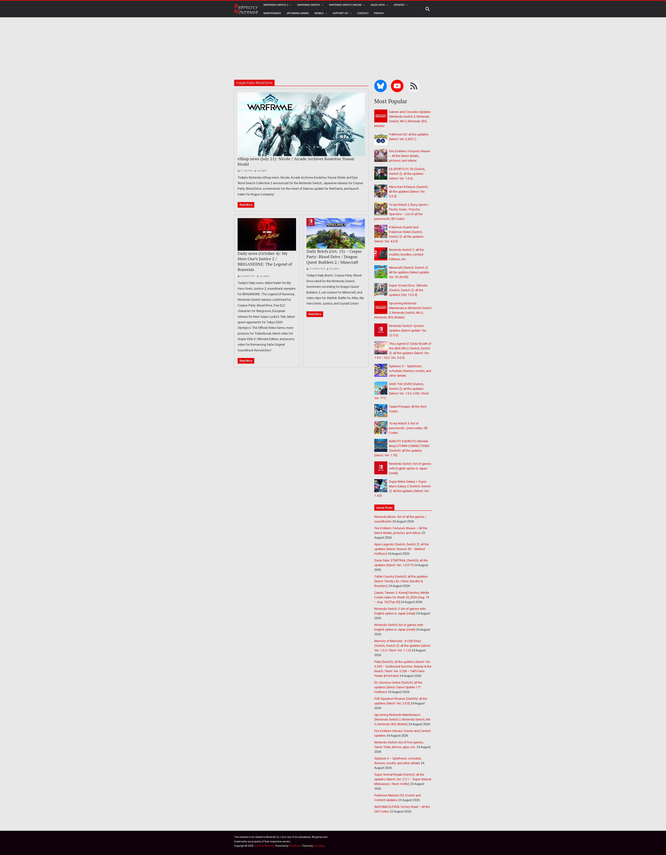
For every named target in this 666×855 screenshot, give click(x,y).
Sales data (378, 4)
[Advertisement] (333, 43)
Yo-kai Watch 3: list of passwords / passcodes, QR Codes (408, 428)
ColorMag (319, 845)
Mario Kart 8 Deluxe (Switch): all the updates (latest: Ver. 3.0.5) (408, 191)
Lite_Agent (262, 170)
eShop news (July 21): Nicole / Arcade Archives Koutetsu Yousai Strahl (296, 161)
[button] (290, 4)
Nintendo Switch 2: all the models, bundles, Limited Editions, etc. (406, 254)
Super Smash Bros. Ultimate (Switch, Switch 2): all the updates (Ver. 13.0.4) (408, 290)
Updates (399, 4)
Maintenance (272, 13)
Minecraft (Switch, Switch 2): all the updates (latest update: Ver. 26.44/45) (409, 272)
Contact (363, 13)
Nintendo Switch (308, 4)
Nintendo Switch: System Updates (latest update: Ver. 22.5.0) (408, 330)
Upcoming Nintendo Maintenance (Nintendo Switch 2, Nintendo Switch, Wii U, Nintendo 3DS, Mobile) (402, 719)
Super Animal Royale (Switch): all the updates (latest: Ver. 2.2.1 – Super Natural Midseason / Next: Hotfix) (402, 779)
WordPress (295, 845)
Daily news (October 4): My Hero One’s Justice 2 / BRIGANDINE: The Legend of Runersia (265, 261)
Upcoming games (298, 13)
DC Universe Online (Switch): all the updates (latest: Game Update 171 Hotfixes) (398, 687)
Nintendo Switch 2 (275, 4)
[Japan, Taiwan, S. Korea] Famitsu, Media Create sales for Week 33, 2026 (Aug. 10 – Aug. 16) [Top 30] (401, 597)
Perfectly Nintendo (264, 845)
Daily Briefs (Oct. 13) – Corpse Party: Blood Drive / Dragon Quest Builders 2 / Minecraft (334, 256)
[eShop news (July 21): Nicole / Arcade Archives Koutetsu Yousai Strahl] (301, 124)
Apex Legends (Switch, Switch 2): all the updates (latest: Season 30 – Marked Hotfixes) (401, 548)
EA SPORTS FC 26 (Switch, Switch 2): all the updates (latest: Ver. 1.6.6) (407, 173)
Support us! (340, 13)
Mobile (319, 13)
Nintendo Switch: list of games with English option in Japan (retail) (410, 468)
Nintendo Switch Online (345, 4)
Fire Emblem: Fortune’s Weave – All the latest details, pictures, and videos (409, 155)
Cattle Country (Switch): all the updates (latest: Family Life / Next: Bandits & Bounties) (401, 581)
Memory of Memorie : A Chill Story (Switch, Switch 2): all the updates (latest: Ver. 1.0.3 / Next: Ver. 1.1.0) (402, 645)
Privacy (379, 13)
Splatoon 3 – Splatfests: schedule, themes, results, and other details (410, 370)
